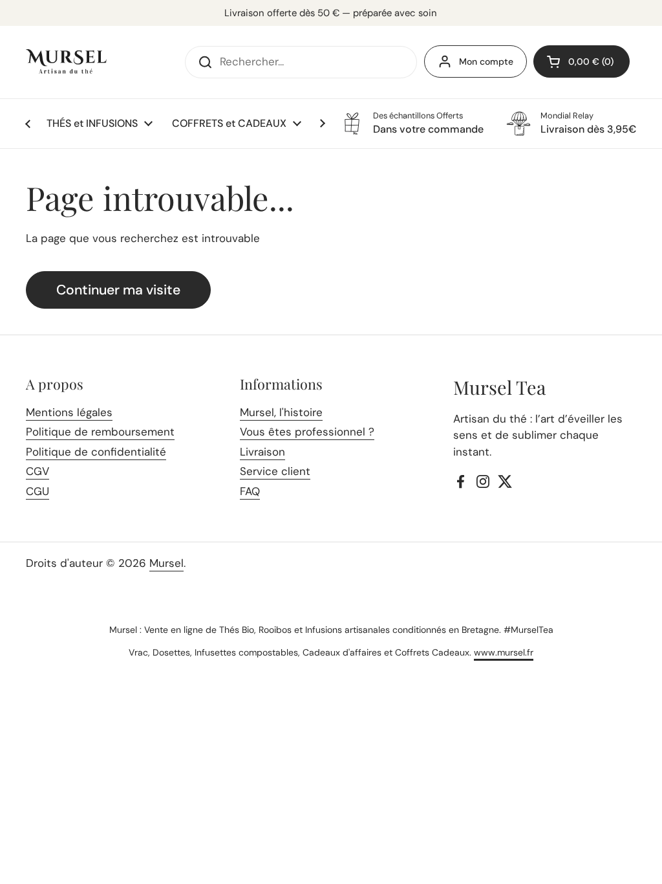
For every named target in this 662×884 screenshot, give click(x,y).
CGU (37, 491)
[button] (581, 61)
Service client (275, 471)
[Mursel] (66, 62)
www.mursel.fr (503, 652)
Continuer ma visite (118, 290)
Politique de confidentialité (96, 452)
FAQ (250, 491)
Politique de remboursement (100, 432)
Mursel (166, 563)
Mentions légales (69, 412)
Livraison (262, 452)
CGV (37, 471)
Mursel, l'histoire (281, 412)
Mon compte (486, 61)
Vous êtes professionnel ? (307, 432)
